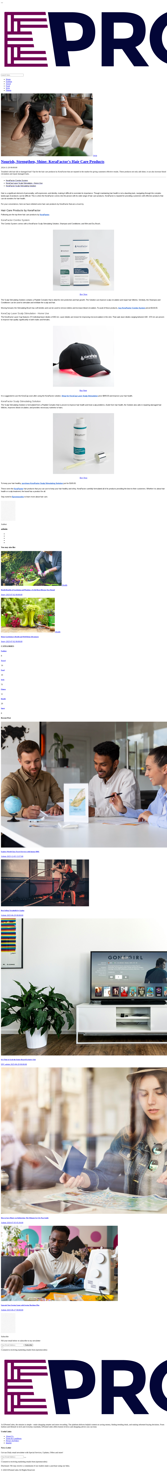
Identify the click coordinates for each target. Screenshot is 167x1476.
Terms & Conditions (14, 1438)
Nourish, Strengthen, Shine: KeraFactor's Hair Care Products (52, 161)
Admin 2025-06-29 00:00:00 (12, 915)
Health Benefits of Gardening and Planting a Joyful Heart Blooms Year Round (28, 590)
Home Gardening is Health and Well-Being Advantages (20, 637)
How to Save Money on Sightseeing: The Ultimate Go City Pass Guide (25, 1218)
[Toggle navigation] (2, 2)
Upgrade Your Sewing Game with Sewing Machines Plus (20, 1305)
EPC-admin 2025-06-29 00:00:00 (14, 1064)
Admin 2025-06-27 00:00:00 (12, 1310)
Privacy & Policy (12, 1441)
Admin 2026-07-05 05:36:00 (12, 1223)
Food (8, 86)
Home (8, 79)
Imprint (8, 1443)
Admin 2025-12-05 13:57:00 (12, 856)
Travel (8, 84)
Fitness (8, 90)
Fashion (9, 81)
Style (8, 88)
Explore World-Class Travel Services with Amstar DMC (20, 852)
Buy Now (83, 294)
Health (64, 585)
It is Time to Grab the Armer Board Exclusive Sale (18, 1059)
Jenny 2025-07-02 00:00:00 (11, 595)
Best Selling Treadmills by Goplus (12, 910)
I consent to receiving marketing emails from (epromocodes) (24, 1350)
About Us (9, 1436)
